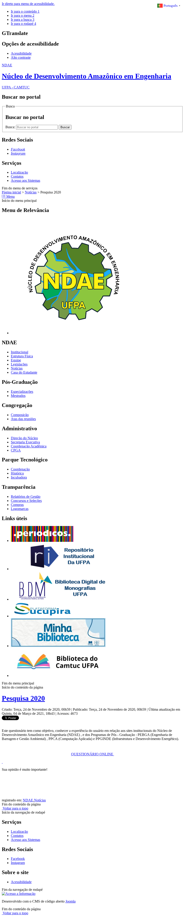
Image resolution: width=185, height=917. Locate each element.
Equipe (16, 360)
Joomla (70, 901)
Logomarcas (19, 509)
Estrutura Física (22, 356)
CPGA (16, 450)
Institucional (19, 352)
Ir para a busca (22, 19)
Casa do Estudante (24, 372)
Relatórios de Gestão (25, 496)
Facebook (18, 859)
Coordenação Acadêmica (28, 446)
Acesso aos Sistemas (25, 180)
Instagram (18, 863)
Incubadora (19, 477)
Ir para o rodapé (23, 24)
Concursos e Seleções (26, 501)
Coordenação (20, 469)
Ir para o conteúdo (25, 11)
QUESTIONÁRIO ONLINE (92, 754)
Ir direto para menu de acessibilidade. (28, 4)
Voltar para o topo (15, 808)
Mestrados (18, 396)
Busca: (10, 127)
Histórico (17, 473)
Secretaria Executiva (25, 442)
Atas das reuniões (23, 419)
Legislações (19, 364)
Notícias (31, 192)
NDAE (28, 800)
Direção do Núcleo (24, 438)
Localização (19, 172)
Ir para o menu (22, 15)
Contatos (17, 176)
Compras (17, 505)
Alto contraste (21, 57)
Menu (10, 196)
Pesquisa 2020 (23, 698)
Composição (20, 415)
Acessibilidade (21, 53)
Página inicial (11, 192)
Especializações (22, 391)
